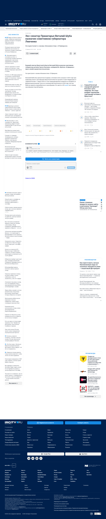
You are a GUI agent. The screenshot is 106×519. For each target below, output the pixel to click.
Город (28, 437)
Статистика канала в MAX (12, 445)
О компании (8, 430)
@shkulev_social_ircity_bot (68, 497)
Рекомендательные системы (60, 506)
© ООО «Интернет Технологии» (30, 513)
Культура (49, 435)
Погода (42, 20)
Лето (48, 437)
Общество (68, 430)
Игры (90, 20)
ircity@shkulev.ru (22, 506)
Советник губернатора (60, 125)
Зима (48, 430)
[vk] (32, 458)
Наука (49, 442)
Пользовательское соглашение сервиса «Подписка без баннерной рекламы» (71, 508)
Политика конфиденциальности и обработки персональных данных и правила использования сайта (76, 510)
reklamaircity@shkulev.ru (82, 496)
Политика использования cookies (61, 503)
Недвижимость (17, 20)
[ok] (40, 458)
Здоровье (30, 447)
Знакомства (34, 20)
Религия (67, 447)
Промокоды (26, 20)
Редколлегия (80, 20)
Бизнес (29, 432)
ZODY (86, 20)
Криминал (50, 432)
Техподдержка (9, 440)
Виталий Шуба (36, 125)
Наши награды (9, 435)
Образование (51, 447)
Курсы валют (71, 20)
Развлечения (68, 445)
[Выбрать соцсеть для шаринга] (74, 53)
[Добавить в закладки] (70, 53)
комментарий (33, 53)
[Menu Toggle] (6, 24)
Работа (67, 442)
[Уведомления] (96, 24)
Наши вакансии (9, 437)
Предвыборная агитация (11, 442)
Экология (85, 440)
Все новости (8, 20)
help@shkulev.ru (15, 509)
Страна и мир (86, 437)
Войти (31, 168)
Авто (28, 430)
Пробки (53, 24)
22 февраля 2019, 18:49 (30, 49)
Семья (84, 430)
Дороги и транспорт (32, 440)
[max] (36, 458)
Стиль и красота (87, 435)
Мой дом (49, 440)
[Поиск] (93, 24)
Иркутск (28, 125)
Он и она (67, 432)
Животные (30, 445)
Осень (67, 435)
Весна (28, 435)
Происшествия (69, 440)
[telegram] (28, 458)
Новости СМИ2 (30, 178)
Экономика (86, 442)
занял (67, 85)
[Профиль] (100, 24)
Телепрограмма (49, 20)
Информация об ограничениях (61, 501)
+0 (70, 155)
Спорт (84, 432)
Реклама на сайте (10, 432)
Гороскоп (63, 20)
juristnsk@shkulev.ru (40, 508)
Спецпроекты (86, 445)
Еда (28, 442)
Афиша (57, 20)
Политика (68, 437)
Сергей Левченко (47, 125)
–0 (74, 155)
